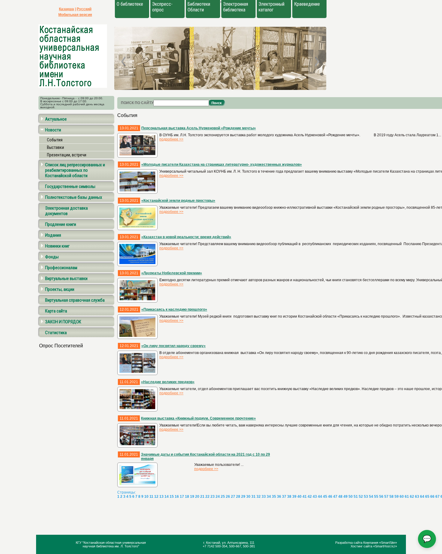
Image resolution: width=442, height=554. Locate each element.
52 (361, 496)
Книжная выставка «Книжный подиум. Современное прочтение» (198, 418)
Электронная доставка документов (66, 210)
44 (320, 496)
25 (223, 496)
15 (172, 496)
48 (340, 496)
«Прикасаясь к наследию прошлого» (174, 309)
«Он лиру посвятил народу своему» (173, 346)
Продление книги (60, 224)
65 (427, 496)
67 (437, 496)
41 (304, 496)
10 (146, 496)
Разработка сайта (349, 542)
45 (325, 496)
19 (192, 496)
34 (269, 496)
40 (299, 496)
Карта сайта (56, 311)
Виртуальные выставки (66, 278)
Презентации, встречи (66, 154)
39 (294, 496)
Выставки (55, 147)
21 (202, 496)
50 (350, 496)
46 (330, 496)
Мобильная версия (75, 15)
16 (177, 496)
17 (182, 496)
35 (274, 496)
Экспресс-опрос (162, 7)
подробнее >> (171, 139)
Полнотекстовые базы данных (73, 197)
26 (228, 496)
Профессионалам (61, 267)
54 (371, 496)
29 (243, 496)
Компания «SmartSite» (380, 542)
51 (356, 496)
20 (197, 496)
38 (289, 496)
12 (156, 496)
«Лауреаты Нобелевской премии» (171, 273)
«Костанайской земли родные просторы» (178, 201)
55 (376, 496)
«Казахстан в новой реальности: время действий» (186, 237)
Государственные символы (70, 186)
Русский (84, 9)
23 (212, 496)
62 (412, 496)
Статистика (56, 332)
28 (238, 496)
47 (335, 496)
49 (345, 496)
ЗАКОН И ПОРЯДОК (63, 322)
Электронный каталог (271, 7)
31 (253, 496)
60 (402, 496)
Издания (53, 235)
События (55, 139)
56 (381, 496)
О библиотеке (130, 4)
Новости (53, 130)
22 (207, 496)
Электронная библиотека (235, 7)
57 (386, 496)
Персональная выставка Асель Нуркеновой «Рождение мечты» (198, 128)
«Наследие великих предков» (168, 382)
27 (233, 496)
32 (258, 496)
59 (396, 496)
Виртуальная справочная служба (75, 300)
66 (432, 496)
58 (391, 496)
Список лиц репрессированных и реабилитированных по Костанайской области (75, 170)
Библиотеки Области (199, 7)
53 (366, 496)
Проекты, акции (59, 289)
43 (315, 496)
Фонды (52, 257)
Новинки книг (57, 246)
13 (161, 496)
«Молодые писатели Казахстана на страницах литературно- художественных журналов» (221, 164)
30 (248, 496)
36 (279, 496)
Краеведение (307, 4)
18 (187, 496)
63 (417, 496)
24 (218, 496)
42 (310, 496)
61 (407, 496)
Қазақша (66, 9)
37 (284, 496)
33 (264, 496)
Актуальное (56, 119)
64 (422, 496)
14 (166, 496)
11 (151, 496)
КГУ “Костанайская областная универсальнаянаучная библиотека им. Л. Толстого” (111, 544)
